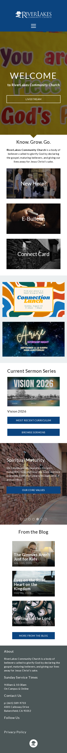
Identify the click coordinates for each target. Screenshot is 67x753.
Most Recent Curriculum (33, 420)
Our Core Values (33, 490)
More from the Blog (33, 635)
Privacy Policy (15, 732)
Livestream (33, 99)
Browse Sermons (33, 432)
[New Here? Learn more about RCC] (33, 198)
